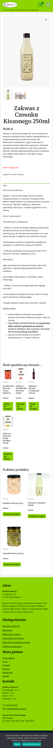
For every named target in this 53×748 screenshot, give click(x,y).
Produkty (6, 665)
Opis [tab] (5, 185)
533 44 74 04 (11, 705)
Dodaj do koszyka (7, 406)
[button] (46, 19)
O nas (4, 661)
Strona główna (8, 658)
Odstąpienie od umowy (13, 638)
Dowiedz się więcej (21, 406)
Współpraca (7, 672)
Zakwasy (20, 174)
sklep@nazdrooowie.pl (16, 708)
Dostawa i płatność (11, 626)
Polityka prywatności (12, 646)
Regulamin (7, 630)
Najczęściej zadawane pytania (16, 642)
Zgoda (17, 744)
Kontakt (5, 676)
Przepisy (6, 669)
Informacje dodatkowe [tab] (13, 190)
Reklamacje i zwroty (11, 634)
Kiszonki (13, 174)
